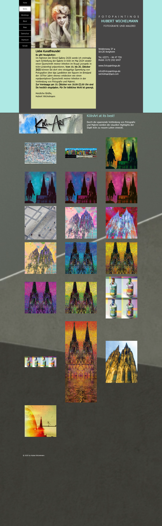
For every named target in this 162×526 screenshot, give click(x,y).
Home (25, 2)
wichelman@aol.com (108, 74)
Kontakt (25, 45)
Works (25, 8)
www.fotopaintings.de (109, 66)
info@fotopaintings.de (109, 71)
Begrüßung (35, 45)
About (25, 21)
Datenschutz (25, 33)
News (25, 27)
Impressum (25, 39)
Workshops (25, 15)
